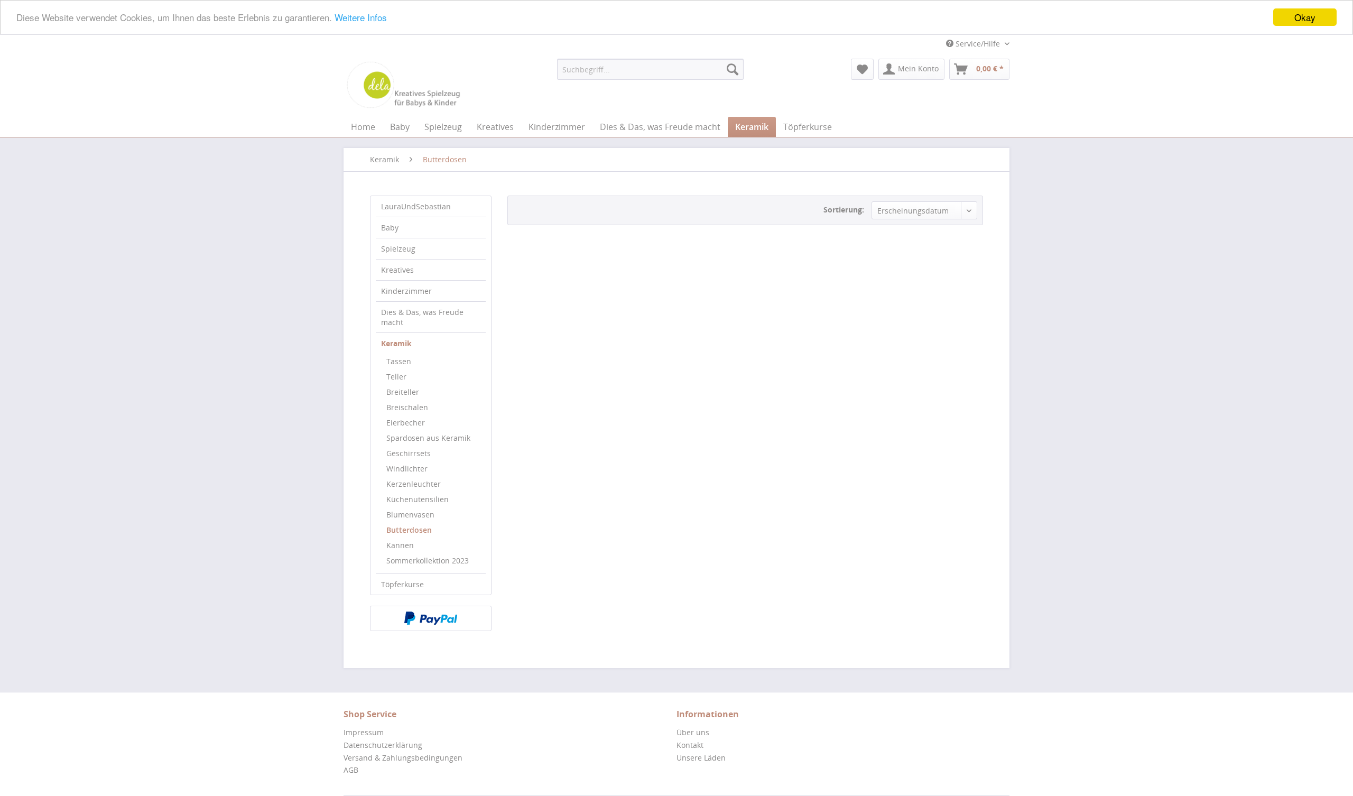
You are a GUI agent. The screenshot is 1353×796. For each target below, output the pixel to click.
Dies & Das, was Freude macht (422, 317)
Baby (390, 228)
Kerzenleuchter (413, 484)
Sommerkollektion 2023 (427, 561)
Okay (1304, 17)
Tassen (398, 361)
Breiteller (402, 392)
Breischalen (407, 407)
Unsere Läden (701, 758)
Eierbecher (405, 423)
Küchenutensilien (417, 499)
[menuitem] (650, 69)
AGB (351, 770)
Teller (396, 377)
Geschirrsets (408, 453)
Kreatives (397, 270)
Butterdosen (409, 530)
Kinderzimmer (406, 291)
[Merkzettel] (862, 69)
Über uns (692, 732)
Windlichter (407, 469)
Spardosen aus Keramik (428, 438)
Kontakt (689, 745)
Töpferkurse (402, 584)
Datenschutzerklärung (383, 745)
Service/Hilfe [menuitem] (977, 44)
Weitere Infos (361, 17)
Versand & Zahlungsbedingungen (403, 758)
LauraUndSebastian (416, 206)
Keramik (396, 343)
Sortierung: (843, 210)
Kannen (400, 545)
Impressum (364, 732)
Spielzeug (398, 249)
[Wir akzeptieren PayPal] (431, 618)
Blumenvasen (410, 515)
